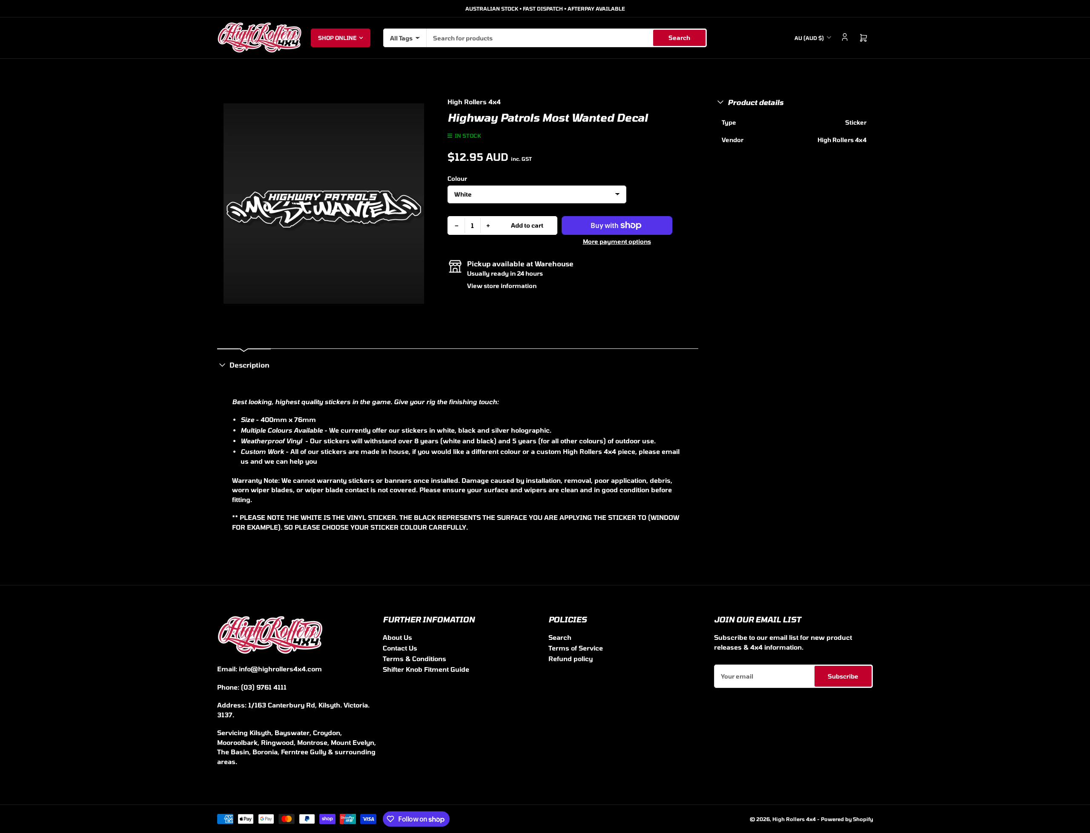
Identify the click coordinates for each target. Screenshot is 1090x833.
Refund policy (570, 658)
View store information (501, 285)
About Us (397, 637)
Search (679, 37)
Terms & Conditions (414, 658)
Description (249, 365)
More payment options (617, 241)
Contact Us (400, 648)
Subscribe (843, 676)
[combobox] (567, 38)
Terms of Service (575, 648)
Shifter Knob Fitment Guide (426, 669)
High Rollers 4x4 (474, 102)
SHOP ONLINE (337, 37)
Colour (457, 178)
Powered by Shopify (847, 819)
